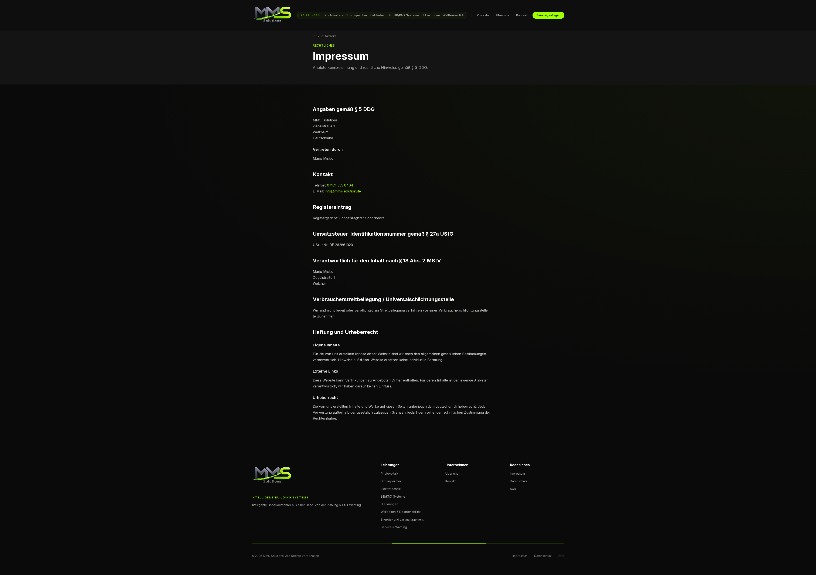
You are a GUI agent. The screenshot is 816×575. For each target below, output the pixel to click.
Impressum (517, 473)
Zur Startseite (327, 36)
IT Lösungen (389, 504)
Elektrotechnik (391, 489)
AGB (513, 489)
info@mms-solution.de (343, 191)
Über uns (502, 15)
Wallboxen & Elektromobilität (401, 512)
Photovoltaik (389, 473)
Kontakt (521, 15)
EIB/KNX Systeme (393, 496)
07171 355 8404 (340, 185)
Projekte (483, 15)
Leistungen (310, 15)
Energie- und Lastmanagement (402, 519)
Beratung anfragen (548, 15)
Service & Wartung (394, 527)
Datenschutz (518, 481)
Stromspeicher (391, 481)
